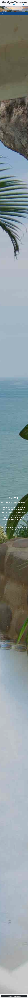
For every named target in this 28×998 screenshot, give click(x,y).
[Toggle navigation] (2, 13)
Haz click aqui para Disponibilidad (14, 996)
